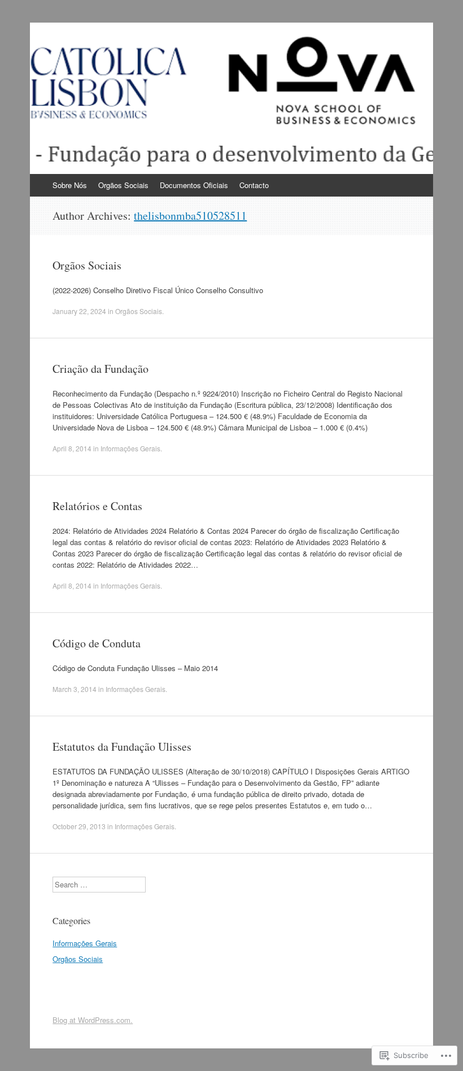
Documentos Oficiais (194, 185)
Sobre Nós (70, 185)
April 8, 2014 (72, 448)
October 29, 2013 (79, 826)
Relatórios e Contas (97, 505)
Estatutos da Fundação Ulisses (122, 746)
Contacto (254, 185)
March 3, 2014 (75, 689)
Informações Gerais (130, 448)
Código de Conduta (97, 643)
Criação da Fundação (100, 368)
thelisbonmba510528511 (190, 215)
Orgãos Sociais (123, 185)
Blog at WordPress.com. (93, 1020)
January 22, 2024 (79, 311)
